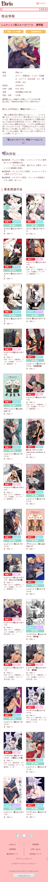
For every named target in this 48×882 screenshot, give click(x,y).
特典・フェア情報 (14, 32)
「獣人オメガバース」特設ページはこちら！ (24, 141)
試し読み (12, 225)
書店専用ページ (12, 854)
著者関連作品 (36, 32)
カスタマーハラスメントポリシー (24, 864)
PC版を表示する (24, 876)
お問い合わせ (36, 849)
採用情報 (12, 849)
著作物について (35, 854)
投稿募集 (35, 844)
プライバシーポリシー (24, 859)
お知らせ (12, 844)
